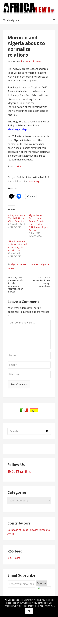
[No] (54, 606)
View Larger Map (17, 129)
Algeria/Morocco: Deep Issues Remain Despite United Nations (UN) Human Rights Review (38, 223)
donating (34, 181)
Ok (29, 611)
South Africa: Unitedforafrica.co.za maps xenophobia (42, 281)
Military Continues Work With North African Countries (16, 218)
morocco (24, 264)
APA (18, 166)
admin (29, 61)
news (38, 61)
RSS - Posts (13, 558)
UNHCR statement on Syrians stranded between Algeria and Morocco (17, 246)
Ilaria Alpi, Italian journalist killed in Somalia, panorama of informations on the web (16, 284)
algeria (14, 264)
